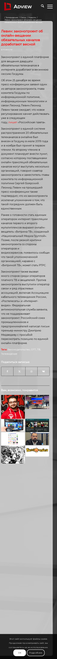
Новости (7, 49)
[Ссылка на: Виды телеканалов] (13, 439)
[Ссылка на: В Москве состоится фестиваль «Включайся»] (37, 451)
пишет (12, 122)
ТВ (38, 349)
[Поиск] (41, 6)
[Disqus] (25, 515)
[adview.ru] (23, 6)
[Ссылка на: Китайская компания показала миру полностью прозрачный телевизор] (37, 402)
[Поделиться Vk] (43, 371)
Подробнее (35, 653)
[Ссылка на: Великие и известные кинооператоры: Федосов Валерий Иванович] (13, 455)
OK (19, 653)
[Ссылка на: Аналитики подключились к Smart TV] (13, 425)
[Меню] (48, 6)
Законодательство (19, 349)
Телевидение (9, 353)
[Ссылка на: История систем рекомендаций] (37, 425)
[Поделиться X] (19, 371)
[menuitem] (41, 6)
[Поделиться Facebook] (7, 371)
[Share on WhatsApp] (31, 371)
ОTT (33, 349)
